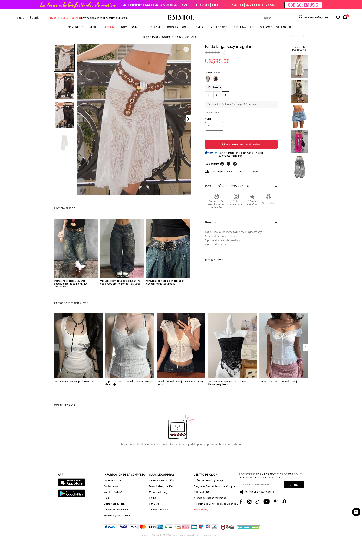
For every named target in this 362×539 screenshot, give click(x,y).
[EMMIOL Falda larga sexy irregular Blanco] (208, 80)
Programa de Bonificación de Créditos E (216, 503)
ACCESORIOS (219, 27)
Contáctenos (111, 486)
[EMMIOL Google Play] (71, 496)
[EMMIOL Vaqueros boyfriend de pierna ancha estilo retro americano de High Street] (122, 248)
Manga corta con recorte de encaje (278, 381)
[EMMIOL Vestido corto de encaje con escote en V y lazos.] (181, 345)
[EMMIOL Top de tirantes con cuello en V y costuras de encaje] (129, 345)
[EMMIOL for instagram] (249, 501)
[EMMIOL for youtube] (266, 501)
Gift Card (154, 503)
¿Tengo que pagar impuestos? (210, 498)
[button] (305, 347)
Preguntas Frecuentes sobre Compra (214, 486)
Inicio (146, 36)
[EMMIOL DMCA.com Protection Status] (248, 529)
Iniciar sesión (310, 17)
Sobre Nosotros (112, 480)
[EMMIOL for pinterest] (276, 501)
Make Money (201, 509)
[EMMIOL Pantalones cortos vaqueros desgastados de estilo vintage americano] (76, 248)
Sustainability (243, 27)
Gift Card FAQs (202, 492)
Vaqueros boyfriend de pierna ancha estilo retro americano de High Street (120, 282)
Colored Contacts (158, 509)
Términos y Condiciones (117, 515)
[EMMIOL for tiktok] (257, 501)
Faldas (177, 36)
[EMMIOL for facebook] (241, 501)
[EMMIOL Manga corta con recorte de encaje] (283, 345)
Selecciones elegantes (276, 27)
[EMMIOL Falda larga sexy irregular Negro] (215, 80)
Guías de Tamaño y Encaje (208, 480)
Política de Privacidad (116, 509)
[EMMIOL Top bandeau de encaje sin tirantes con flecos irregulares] (232, 345)
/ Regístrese (322, 17)
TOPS (124, 27)
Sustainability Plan (114, 503)
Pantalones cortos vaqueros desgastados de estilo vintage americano (71, 283)
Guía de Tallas (212, 112)
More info (237, 155)
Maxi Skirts (190, 36)
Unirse (294, 485)
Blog (106, 498)
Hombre (199, 27)
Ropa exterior (177, 27)
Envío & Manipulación (161, 486)
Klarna (152, 498)
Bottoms (155, 27)
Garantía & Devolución (161, 480)
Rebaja (109, 27)
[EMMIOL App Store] (71, 485)
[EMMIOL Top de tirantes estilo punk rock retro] (78, 345)
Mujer (94, 27)
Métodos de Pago (159, 492)
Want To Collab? (113, 492)
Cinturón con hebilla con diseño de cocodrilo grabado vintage (165, 282)
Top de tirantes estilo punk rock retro (74, 381)
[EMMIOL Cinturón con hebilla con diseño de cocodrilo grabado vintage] (168, 248)
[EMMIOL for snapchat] (284, 501)
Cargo (138, 27)
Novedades (76, 27)
